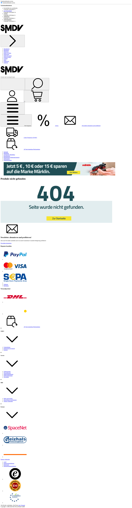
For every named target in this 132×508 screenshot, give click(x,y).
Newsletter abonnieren (6, 243)
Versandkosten (7, 373)
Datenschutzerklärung (9, 463)
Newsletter (6, 377)
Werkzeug (6, 51)
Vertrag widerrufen (8, 401)
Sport (5, 60)
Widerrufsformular (8, 375)
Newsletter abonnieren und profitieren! (91, 125)
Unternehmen (7, 347)
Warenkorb (6, 16)
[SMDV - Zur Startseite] (12, 34)
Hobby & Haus (7, 53)
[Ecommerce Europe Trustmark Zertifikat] (15, 502)
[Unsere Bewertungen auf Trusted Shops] (15, 479)
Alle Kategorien (7, 19)
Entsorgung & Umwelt (9, 348)
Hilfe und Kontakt (8, 398)
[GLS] (15, 314)
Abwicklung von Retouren (10, 400)
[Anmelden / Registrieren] (12, 101)
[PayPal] (15, 259)
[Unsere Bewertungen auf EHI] (15, 491)
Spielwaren (6, 54)
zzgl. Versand (21, 505)
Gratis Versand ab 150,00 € (30, 137)
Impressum (6, 464)
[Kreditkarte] (15, 271)
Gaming (6, 58)
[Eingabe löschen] (13, 84)
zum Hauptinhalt (8, 11)
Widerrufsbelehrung (8, 374)
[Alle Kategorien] (13, 108)
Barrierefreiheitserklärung (10, 466)
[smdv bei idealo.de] (15, 457)
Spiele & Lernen (8, 55)
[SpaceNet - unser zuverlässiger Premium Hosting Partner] (15, 433)
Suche (5, 13)
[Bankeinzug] (15, 283)
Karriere (6, 350)
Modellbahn (6, 49)
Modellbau (6, 50)
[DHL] (15, 302)
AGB (5, 462)
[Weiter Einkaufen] (13, 41)
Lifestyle (6, 62)
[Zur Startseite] (56, 222)
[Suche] (37, 84)
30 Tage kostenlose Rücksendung (32, 149)
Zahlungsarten (7, 371)
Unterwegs (6, 61)
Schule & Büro (7, 57)
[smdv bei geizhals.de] (15, 445)
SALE (57, 125)
